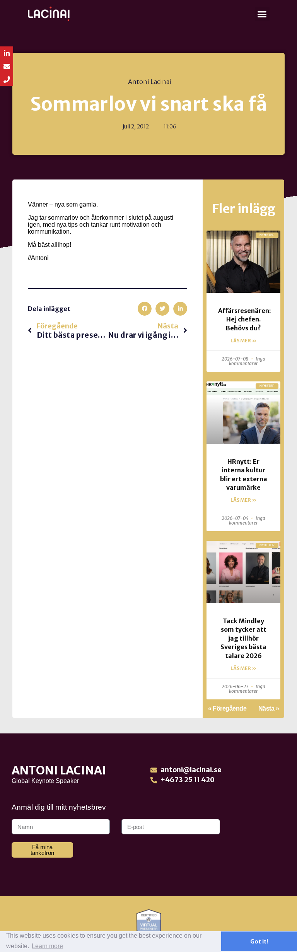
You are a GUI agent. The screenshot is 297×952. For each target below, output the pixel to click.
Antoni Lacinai (59, 770)
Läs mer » (243, 341)
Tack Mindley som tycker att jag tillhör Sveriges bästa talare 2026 (243, 638)
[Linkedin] (6, 53)
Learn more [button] (47, 946)
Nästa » (268, 708)
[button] (262, 14)
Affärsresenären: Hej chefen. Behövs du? (244, 319)
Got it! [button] (259, 941)
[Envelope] (6, 66)
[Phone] (6, 79)
